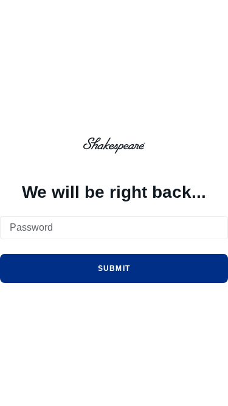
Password (31, 227)
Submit (114, 268)
